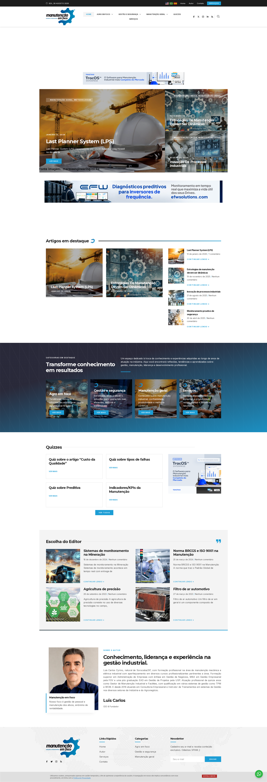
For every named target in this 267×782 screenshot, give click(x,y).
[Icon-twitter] (52, 762)
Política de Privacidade (82, 778)
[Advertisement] (133, 47)
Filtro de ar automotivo (191, 589)
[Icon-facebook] (194, 17)
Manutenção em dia (185, 96)
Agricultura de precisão (102, 589)
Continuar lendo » (198, 259)
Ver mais (56, 412)
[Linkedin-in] (208, 17)
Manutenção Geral (155, 14)
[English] (167, 3)
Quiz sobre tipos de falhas (129, 459)
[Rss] (212, 17)
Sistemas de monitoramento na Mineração (106, 553)
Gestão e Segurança (128, 14)
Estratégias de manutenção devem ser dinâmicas (192, 122)
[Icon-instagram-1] (203, 17)
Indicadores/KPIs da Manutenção (125, 490)
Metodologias (82, 100)
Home (88, 14)
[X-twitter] (198, 17)
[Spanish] (175, 3)
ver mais (145, 412)
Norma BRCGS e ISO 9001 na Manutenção (195, 553)
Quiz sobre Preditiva (64, 488)
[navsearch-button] (218, 16)
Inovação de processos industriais (188, 164)
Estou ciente (209, 776)
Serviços (133, 19)
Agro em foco (103, 14)
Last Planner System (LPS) (80, 141)
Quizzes (177, 14)
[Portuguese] (171, 3)
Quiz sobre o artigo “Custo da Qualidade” (72, 461)
